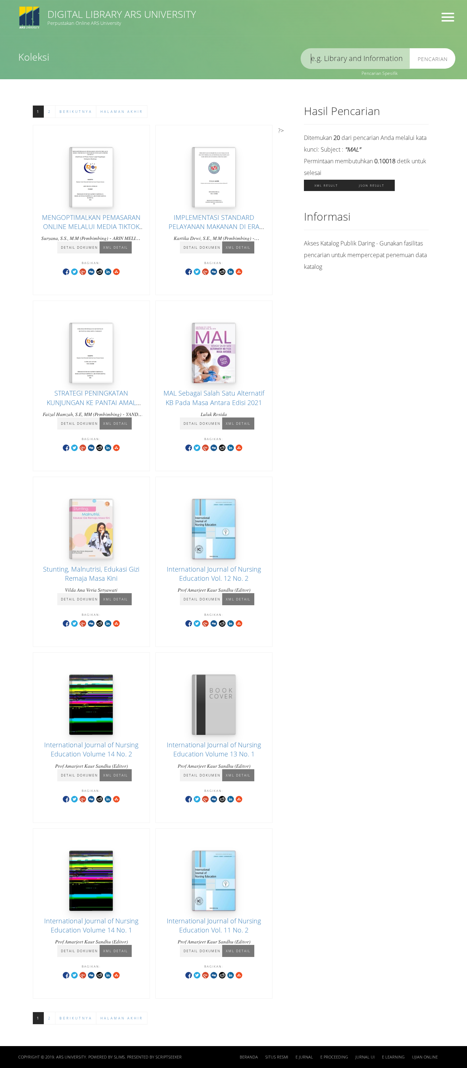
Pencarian (433, 59)
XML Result (326, 185)
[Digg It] (91, 271)
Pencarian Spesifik (380, 73)
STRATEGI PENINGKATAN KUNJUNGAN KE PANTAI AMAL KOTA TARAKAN (91, 402)
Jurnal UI (365, 1057)
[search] (355, 58)
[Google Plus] (83, 271)
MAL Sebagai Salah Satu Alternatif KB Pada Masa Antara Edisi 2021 (213, 398)
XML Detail (115, 247)
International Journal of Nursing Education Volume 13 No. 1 (214, 749)
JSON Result (371, 185)
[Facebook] (66, 271)
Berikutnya (75, 111)
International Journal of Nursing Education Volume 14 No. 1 (91, 925)
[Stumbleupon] (116, 271)
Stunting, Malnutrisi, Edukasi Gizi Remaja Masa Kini (91, 574)
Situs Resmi (276, 1057)
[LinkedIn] (108, 271)
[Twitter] (74, 271)
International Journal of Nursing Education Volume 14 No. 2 (91, 749)
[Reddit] (99, 271)
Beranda (249, 1057)
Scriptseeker (168, 1057)
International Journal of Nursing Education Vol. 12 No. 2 (214, 574)
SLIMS (119, 1057)
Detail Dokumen (79, 247)
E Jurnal (304, 1057)
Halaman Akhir (121, 111)
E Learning (393, 1057)
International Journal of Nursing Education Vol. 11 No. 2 (214, 925)
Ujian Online (425, 1057)
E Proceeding (334, 1057)
